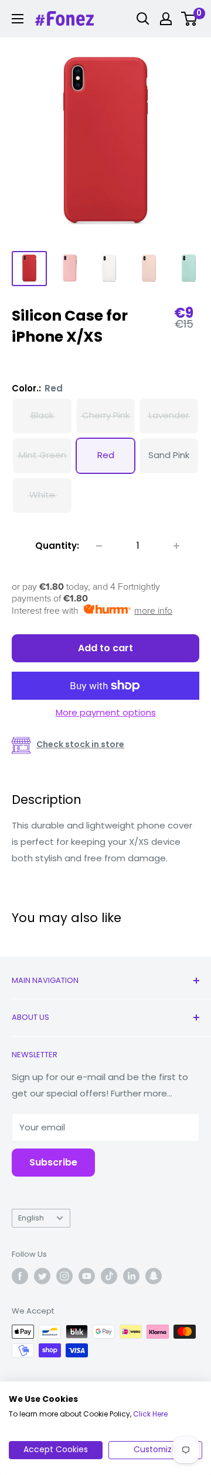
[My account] (166, 18)
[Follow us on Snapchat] (153, 1276)
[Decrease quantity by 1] (99, 546)
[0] (189, 19)
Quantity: (57, 545)
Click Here (150, 1414)
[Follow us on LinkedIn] (131, 1276)
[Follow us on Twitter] (42, 1276)
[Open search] (143, 18)
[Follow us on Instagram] (64, 1276)
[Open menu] (17, 18)
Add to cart (105, 648)
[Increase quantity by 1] (176, 546)
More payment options (106, 712)
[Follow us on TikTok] (109, 1276)
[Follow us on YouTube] (87, 1276)
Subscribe (53, 1162)
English (31, 1218)
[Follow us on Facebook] (20, 1276)
